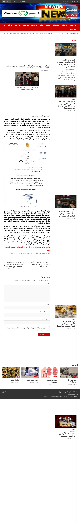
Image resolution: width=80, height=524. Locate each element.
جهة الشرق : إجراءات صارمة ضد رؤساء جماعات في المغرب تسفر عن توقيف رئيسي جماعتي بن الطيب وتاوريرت (15, 265)
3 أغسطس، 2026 (71, 69)
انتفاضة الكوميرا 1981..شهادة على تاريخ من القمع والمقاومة (67, 434)
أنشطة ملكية (56, 25)
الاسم (48, 304)
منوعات (10, 25)
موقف (11, 253)
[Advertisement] (27, 49)
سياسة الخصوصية (73, 394)
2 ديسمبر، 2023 (15, 382)
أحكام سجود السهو (32, 380)
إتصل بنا (22, 1)
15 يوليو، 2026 (72, 110)
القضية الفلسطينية (31, 253)
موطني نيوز (74, 18)
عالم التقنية (26, 25)
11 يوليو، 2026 (72, 218)
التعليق (47, 283)
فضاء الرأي (18, 25)
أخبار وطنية (73, 25)
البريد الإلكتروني (45, 311)
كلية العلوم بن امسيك (19, 253)
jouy (42, 70)
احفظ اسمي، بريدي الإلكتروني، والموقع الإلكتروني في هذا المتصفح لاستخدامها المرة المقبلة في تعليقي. (28, 329)
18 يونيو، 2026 (73, 384)
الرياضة (41, 25)
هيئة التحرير (15, 1)
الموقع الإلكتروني (45, 319)
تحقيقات (48, 25)
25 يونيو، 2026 (72, 328)
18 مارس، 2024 (53, 384)
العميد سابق (38, 253)
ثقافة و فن (34, 25)
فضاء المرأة (73, 29)
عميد (25, 253)
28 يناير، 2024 (35, 382)
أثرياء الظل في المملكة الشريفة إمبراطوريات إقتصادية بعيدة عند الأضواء (65, 324)
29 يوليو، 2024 (47, 70)
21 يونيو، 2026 (72, 438)
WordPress (59, 396)
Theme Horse (73, 396)
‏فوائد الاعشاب (14, 380)
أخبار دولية (65, 25)
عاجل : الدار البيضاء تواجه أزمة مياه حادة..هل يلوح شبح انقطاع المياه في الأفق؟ (39, 264)
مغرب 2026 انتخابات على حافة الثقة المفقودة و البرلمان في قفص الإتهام (66, 213)
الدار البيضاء (44, 253)
